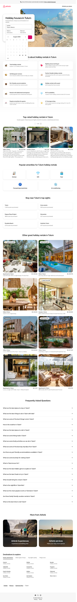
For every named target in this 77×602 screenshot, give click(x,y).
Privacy (35, 599)
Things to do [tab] (42, 557)
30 (25, 55)
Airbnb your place (67, 6)
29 (22, 55)
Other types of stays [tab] (20, 557)
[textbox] (12, 32)
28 (19, 55)
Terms (40, 599)
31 (7, 58)
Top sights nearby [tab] (32, 557)
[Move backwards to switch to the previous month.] (8, 36)
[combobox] (19, 27)
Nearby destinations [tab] (8, 557)
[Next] (41, 123)
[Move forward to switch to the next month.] (25, 36)
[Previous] (35, 123)
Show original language (50, 2)
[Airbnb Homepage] (7, 6)
